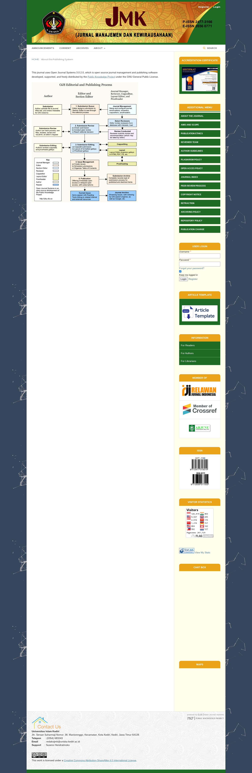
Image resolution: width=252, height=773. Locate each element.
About (98, 48)
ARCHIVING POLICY (191, 212)
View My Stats (202, 552)
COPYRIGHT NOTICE (191, 194)
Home (35, 59)
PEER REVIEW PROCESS (193, 186)
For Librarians (188, 361)
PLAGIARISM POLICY (191, 159)
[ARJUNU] (200, 433)
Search (211, 48)
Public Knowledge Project (101, 76)
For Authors (187, 353)
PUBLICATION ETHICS (192, 133)
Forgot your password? (191, 268)
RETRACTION (187, 203)
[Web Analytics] (186, 552)
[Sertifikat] (200, 79)
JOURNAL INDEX (189, 177)
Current (65, 48)
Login (216, 6)
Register (203, 6)
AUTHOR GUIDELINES (192, 151)
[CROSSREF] (200, 414)
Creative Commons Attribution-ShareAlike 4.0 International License (100, 760)
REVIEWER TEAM (189, 142)
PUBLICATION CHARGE (192, 229)
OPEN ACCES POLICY (192, 168)
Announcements (43, 48)
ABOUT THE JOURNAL (192, 116)
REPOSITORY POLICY (191, 220)
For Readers (188, 345)
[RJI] (200, 395)
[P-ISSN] (200, 469)
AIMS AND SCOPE (190, 125)
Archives (82, 48)
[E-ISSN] (199, 484)
